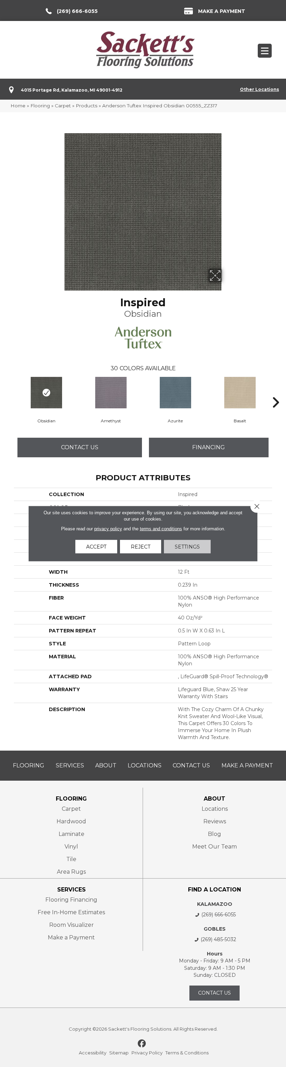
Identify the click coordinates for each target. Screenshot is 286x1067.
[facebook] (142, 1043)
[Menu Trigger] (265, 51)
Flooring (40, 105)
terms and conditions (161, 528)
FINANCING (208, 447)
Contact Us (79, 447)
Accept (96, 547)
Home (17, 105)
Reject (140, 547)
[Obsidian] (46, 392)
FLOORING (71, 798)
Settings (187, 547)
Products (86, 105)
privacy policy (108, 528)
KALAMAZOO (214, 904)
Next (275, 391)
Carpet (63, 105)
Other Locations (259, 89)
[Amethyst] (110, 392)
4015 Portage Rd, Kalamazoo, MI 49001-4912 (71, 90)
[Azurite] (175, 392)
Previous (10, 391)
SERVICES (71, 889)
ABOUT (214, 798)
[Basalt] (240, 392)
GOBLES (215, 929)
